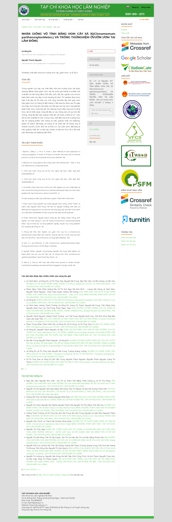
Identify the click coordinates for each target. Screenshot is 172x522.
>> (26, 369)
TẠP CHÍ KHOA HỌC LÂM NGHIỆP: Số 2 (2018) (63, 454)
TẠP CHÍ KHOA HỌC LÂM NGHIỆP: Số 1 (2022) (44, 365)
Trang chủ (27, 27)
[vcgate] (136, 72)
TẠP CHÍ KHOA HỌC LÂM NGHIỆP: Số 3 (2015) (52, 435)
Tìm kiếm (145, 19)
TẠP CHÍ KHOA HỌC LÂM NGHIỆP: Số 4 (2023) (79, 327)
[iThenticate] (136, 52)
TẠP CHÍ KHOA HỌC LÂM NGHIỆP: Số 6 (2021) (58, 297)
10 (35, 470)
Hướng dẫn (68, 20)
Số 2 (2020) (47, 27)
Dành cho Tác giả (128, 241)
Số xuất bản (54, 20)
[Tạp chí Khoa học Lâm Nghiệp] (136, 60)
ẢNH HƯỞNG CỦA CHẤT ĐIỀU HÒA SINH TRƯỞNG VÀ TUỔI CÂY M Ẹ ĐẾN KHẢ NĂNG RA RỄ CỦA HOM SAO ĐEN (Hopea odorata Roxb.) (70, 440)
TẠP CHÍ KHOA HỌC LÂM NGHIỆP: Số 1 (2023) (58, 443)
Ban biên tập (40, 20)
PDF (91, 51)
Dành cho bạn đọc (128, 238)
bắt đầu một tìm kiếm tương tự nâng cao (53, 475)
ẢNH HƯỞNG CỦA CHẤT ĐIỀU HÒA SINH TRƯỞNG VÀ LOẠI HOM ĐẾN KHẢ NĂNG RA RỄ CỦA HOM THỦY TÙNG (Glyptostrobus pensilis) (70, 383)
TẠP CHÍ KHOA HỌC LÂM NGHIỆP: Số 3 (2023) (45, 357)
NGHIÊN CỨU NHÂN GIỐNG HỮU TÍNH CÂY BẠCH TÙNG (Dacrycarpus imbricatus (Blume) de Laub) (73, 362)
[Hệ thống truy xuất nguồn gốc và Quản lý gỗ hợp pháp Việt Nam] (136, 166)
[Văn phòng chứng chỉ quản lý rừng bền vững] (136, 142)
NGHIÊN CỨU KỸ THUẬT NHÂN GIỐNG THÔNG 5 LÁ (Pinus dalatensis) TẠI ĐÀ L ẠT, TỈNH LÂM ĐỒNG (68, 284)
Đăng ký (135, 7)
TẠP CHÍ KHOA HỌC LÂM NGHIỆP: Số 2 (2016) (65, 386)
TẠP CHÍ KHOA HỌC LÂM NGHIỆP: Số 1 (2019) (77, 322)
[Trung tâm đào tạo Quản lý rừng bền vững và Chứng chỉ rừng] (136, 186)
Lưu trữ (37, 27)
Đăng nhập (145, 7)
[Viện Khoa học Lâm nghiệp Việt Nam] (132, 118)
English (124, 30)
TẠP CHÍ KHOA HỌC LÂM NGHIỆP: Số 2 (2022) (84, 410)
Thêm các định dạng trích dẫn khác (101, 111)
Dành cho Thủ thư (128, 245)
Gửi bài (80, 20)
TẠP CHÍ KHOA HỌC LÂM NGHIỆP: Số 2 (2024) (66, 303)
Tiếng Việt (125, 33)
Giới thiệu (26, 20)
